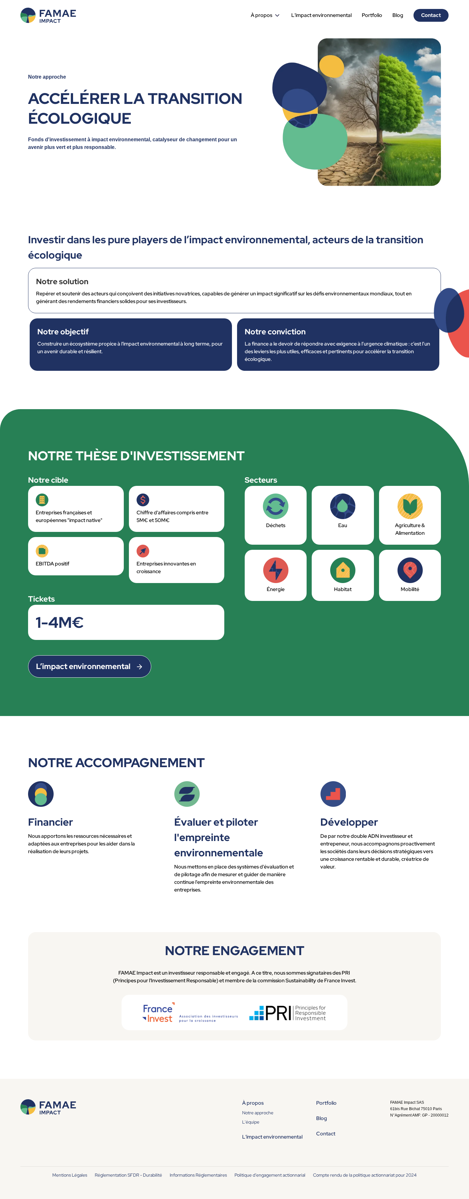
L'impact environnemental (321, 15)
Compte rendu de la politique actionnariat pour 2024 (365, 1175)
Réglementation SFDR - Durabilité (128, 1175)
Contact (431, 15)
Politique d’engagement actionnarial (269, 1175)
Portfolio (372, 15)
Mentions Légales (69, 1175)
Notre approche (257, 1113)
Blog (397, 15)
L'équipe (250, 1122)
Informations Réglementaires (198, 1175)
